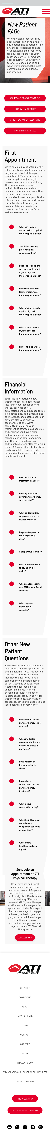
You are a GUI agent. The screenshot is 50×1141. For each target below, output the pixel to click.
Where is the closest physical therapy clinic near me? (30, 722)
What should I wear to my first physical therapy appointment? (30, 330)
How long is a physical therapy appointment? (30, 348)
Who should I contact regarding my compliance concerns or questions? (29, 824)
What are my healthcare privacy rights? (28, 846)
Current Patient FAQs (25, 130)
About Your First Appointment (25, 98)
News (25, 1025)
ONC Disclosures (25, 1081)
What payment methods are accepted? (26, 606)
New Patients (25, 1016)
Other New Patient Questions (25, 120)
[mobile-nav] (45, 11)
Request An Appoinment (25, 1110)
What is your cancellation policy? (28, 805)
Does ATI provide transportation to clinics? (27, 765)
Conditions (25, 997)
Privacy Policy (25, 1062)
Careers (25, 1044)
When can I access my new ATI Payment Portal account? (30, 587)
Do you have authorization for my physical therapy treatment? (29, 786)
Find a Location (25, 1098)
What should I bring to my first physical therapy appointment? (30, 311)
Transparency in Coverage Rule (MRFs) (25, 1072)
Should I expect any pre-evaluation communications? (28, 249)
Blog (25, 1053)
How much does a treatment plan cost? (29, 479)
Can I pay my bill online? (30, 551)
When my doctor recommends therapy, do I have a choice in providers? (29, 743)
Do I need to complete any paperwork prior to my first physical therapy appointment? (30, 270)
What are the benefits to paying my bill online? (29, 567)
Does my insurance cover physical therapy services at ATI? (30, 496)
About (25, 1006)
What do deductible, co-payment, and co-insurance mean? (29, 516)
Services (25, 988)
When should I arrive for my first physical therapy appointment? (30, 291)
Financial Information (25, 109)
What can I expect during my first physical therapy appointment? (30, 230)
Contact (25, 1034)
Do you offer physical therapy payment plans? (29, 535)
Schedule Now (25, 937)
